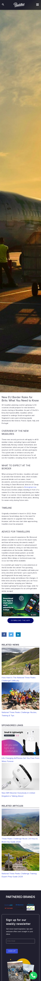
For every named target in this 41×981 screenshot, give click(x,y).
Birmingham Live (30, 487)
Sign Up (12, 951)
